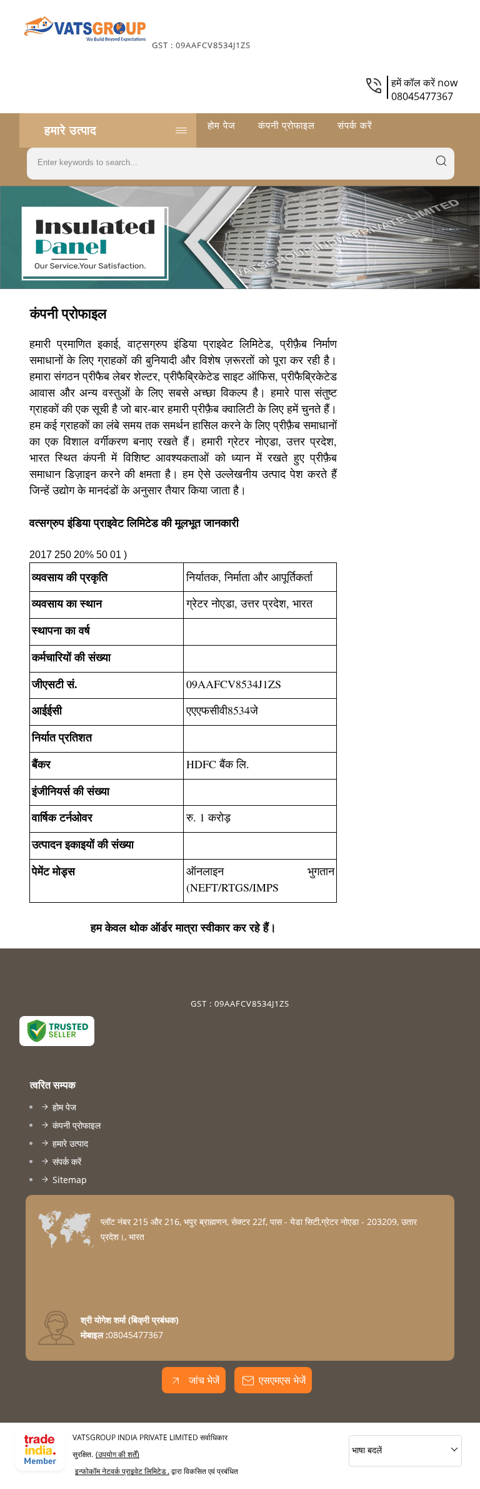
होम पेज (222, 125)
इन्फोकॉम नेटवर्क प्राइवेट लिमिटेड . (122, 1471)
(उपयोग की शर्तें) (117, 1454)
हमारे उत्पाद (70, 130)
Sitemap (69, 1180)
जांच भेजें (202, 1380)
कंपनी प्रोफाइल (286, 125)
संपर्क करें (355, 125)
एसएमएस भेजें (282, 1380)
